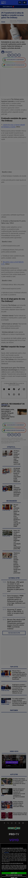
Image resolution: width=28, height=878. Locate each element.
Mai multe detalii (7, 852)
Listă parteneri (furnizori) (5, 870)
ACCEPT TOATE (14, 873)
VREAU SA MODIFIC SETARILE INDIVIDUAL (14, 875)
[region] (14, 860)
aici (7, 858)
